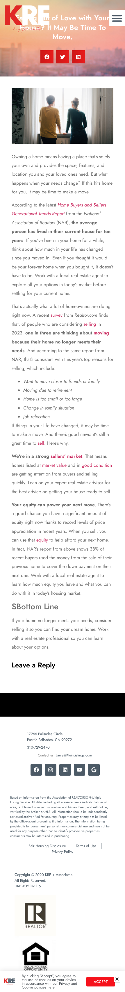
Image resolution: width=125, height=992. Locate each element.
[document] (62, 496)
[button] (117, 979)
